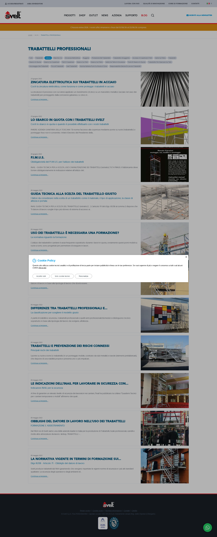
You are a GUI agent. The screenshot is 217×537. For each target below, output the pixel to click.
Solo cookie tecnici (62, 276)
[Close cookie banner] (186, 257)
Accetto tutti (41, 276)
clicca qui (42, 268)
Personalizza (83, 276)
